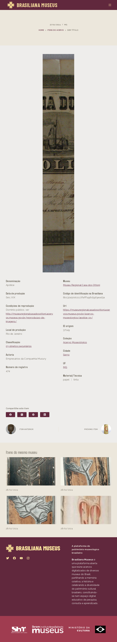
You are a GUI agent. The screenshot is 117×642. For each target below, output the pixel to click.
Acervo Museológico (75, 342)
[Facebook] (10, 414)
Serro (66, 354)
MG (65, 25)
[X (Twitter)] (22, 414)
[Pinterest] (33, 414)
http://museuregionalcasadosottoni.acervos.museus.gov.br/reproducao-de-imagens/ (29, 317)
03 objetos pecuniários (19, 346)
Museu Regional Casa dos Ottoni (81, 285)
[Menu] (110, 5)
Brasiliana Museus (37, 5)
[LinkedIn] (44, 414)
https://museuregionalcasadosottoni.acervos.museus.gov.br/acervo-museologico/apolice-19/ (86, 313)
